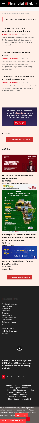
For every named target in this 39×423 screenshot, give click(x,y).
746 (19, 377)
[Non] (28, 419)
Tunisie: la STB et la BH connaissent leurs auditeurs (16, 29)
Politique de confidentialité (13, 421)
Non (24, 415)
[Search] (36, 3)
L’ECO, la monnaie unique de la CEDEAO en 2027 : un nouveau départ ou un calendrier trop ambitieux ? (17, 364)
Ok (18, 415)
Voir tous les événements (19, 277)
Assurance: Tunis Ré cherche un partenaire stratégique (18, 77)
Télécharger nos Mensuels (19, 140)
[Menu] (3, 3)
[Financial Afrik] (20, 3)
